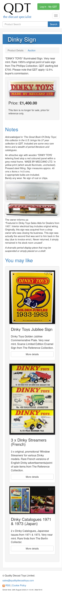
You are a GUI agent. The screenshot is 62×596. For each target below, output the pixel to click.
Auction (32, 50)
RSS (7, 585)
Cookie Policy (19, 585)
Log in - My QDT (48, 6)
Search (53, 24)
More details (32, 354)
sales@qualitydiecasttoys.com (18, 580)
